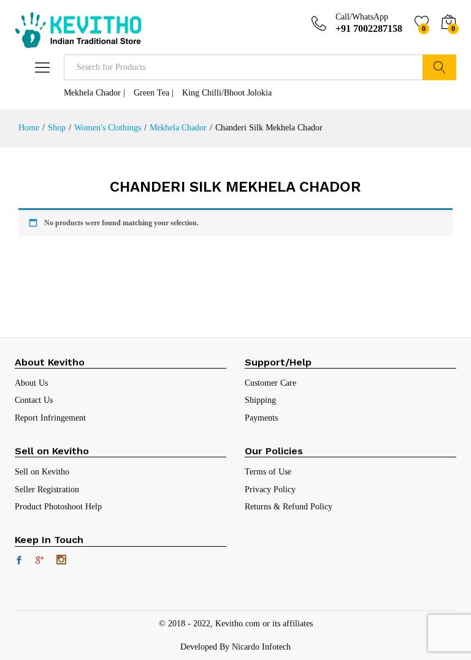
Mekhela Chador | (94, 92)
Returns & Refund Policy (288, 506)
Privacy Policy (270, 489)
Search (439, 67)
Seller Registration (47, 489)
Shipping (260, 400)
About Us (31, 383)
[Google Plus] (39, 561)
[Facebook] (19, 561)
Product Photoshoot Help (58, 506)
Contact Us (34, 400)
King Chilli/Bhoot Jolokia (227, 92)
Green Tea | (154, 92)
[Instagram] (61, 561)
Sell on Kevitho (42, 471)
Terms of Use (268, 471)
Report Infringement (50, 417)
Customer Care (270, 383)
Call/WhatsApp (361, 16)
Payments (261, 417)
